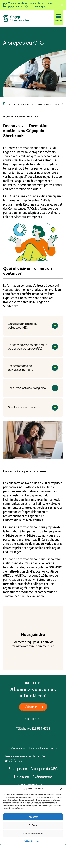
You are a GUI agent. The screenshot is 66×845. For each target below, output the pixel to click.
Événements (42, 777)
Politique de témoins (31, 841)
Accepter (33, 817)
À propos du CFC (44, 768)
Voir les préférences (33, 833)
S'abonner (31, 707)
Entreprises (17, 768)
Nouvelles (21, 777)
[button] (61, 788)
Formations (16, 748)
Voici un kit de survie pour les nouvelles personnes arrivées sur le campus (30, 5)
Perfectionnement (43, 748)
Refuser (33, 825)
